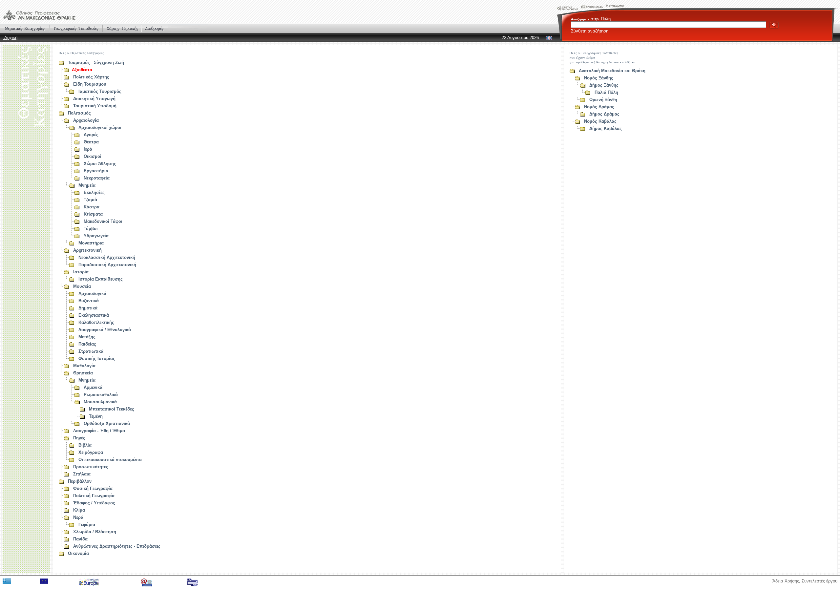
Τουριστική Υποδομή (94, 105)
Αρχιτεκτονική (87, 250)
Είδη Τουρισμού (89, 84)
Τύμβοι (91, 228)
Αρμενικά (93, 387)
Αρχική (10, 37)
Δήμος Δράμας (604, 114)
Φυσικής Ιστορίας (96, 358)
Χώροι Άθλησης (100, 163)
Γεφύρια (86, 524)
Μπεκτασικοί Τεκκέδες (111, 409)
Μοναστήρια (91, 243)
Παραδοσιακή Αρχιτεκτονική (107, 264)
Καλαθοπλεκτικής (96, 322)
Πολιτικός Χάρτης (91, 76)
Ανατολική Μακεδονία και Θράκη (612, 70)
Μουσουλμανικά (100, 401)
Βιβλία (85, 445)
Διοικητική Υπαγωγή (94, 98)
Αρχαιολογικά (92, 293)
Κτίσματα (93, 214)
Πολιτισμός (79, 113)
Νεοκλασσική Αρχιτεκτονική (106, 257)
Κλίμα (79, 510)
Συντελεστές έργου (819, 581)
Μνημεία (86, 185)
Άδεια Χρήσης (785, 581)
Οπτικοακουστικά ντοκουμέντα (110, 459)
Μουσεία (82, 286)
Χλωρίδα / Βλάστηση (94, 531)
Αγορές (91, 134)
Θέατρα (91, 141)
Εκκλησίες (94, 192)
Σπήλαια (82, 474)
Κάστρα (91, 206)
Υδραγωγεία (96, 235)
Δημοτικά (87, 308)
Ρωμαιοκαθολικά (101, 394)
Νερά (78, 517)
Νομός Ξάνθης (598, 77)
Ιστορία (81, 271)
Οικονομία (78, 553)
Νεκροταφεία (97, 178)
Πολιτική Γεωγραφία (94, 495)
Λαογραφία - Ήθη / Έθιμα (99, 430)
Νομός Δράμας (599, 106)
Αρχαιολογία (86, 120)
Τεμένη (96, 416)
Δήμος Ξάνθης (604, 85)
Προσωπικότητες (90, 466)
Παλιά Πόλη (606, 92)
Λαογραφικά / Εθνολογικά (104, 329)
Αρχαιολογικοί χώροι (99, 127)
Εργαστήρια (96, 170)
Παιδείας (87, 344)
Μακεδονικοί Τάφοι (103, 221)
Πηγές (79, 437)
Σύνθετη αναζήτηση (589, 31)
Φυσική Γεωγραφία (93, 488)
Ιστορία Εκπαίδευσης (100, 279)
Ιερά (88, 149)
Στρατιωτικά (90, 351)
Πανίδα (80, 539)
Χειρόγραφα (90, 452)
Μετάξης (86, 336)
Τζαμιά (90, 199)
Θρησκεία (83, 372)
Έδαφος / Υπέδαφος (94, 502)
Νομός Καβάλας (600, 121)
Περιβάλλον (80, 481)
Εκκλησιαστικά (93, 315)
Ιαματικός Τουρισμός (99, 91)
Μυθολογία (84, 365)
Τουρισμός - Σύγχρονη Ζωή (96, 62)
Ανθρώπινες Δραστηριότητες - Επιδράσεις (116, 546)
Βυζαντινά (88, 300)
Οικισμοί (92, 156)
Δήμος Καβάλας (605, 128)
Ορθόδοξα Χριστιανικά (107, 423)
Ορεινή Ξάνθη (603, 99)
